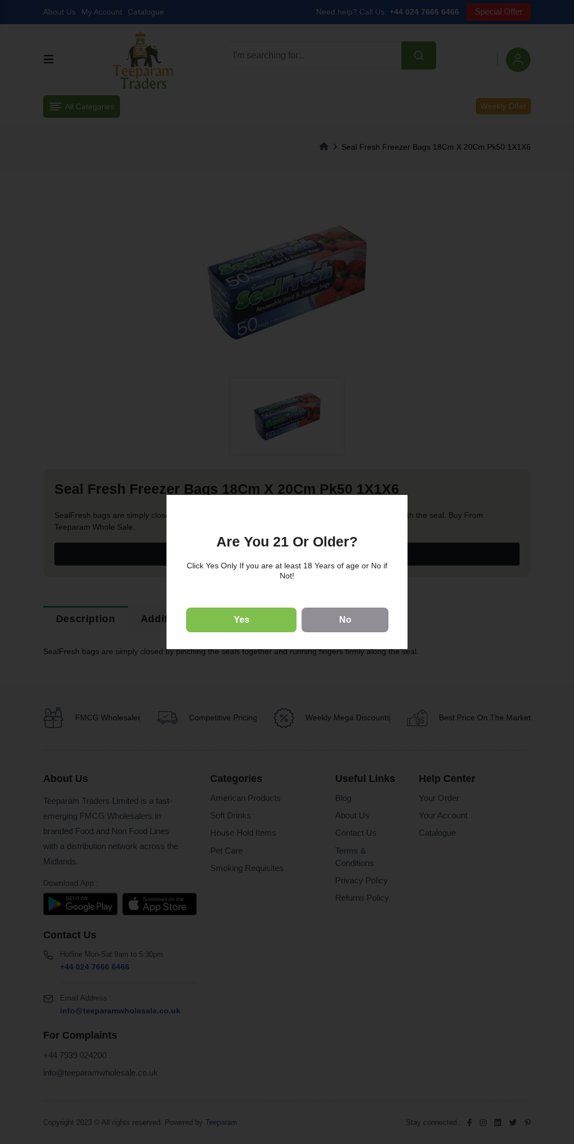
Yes (241, 619)
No (345, 619)
